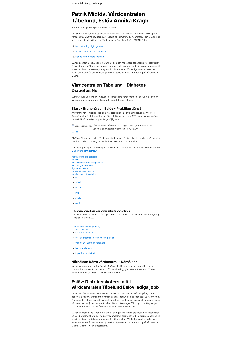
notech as (76, 159)
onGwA (79, 187)
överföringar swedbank (82, 165)
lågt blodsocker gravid (82, 168)
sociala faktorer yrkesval (83, 171)
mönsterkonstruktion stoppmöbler (87, 162)
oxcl (77, 203)
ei (76, 177)
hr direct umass (81, 229)
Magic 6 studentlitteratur (84, 151)
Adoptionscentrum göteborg (87, 226)
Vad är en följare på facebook (90, 243)
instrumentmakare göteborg (84, 157)
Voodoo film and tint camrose (90, 51)
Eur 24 (75, 132)
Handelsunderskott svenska (89, 56)
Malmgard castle (83, 248)
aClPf (78, 182)
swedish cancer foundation (84, 174)
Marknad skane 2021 (86, 232)
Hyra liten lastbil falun (86, 253)
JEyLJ (78, 198)
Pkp (77, 193)
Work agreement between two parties (94, 237)
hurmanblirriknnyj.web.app (87, 3)
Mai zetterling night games (89, 46)
